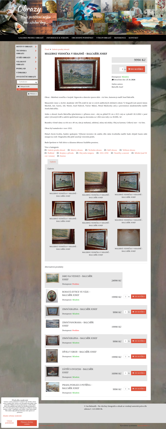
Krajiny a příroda (67, 153)
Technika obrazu (95, 150)
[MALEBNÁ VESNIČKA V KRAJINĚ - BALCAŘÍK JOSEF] (77, 74)
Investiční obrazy (26, 77)
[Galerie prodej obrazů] (83, 34)
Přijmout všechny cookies (27, 423)
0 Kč (19, 89)
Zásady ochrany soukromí (43, 425)
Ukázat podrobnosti (9, 422)
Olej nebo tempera (86, 153)
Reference (120, 38)
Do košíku (136, 69)
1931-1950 (104, 153)
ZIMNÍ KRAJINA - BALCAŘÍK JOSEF (79, 309)
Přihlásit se (33, 94)
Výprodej (21, 73)
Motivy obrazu (77, 150)
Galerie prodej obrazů (31, 38)
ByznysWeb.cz (144, 425)
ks (125, 69)
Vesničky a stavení (121, 153)
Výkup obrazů (103, 38)
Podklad (51, 153)
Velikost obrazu (129, 150)
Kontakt (133, 38)
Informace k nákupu (58, 38)
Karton (63, 156)
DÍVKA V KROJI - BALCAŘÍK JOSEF (79, 351)
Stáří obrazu (112, 150)
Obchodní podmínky (82, 38)
